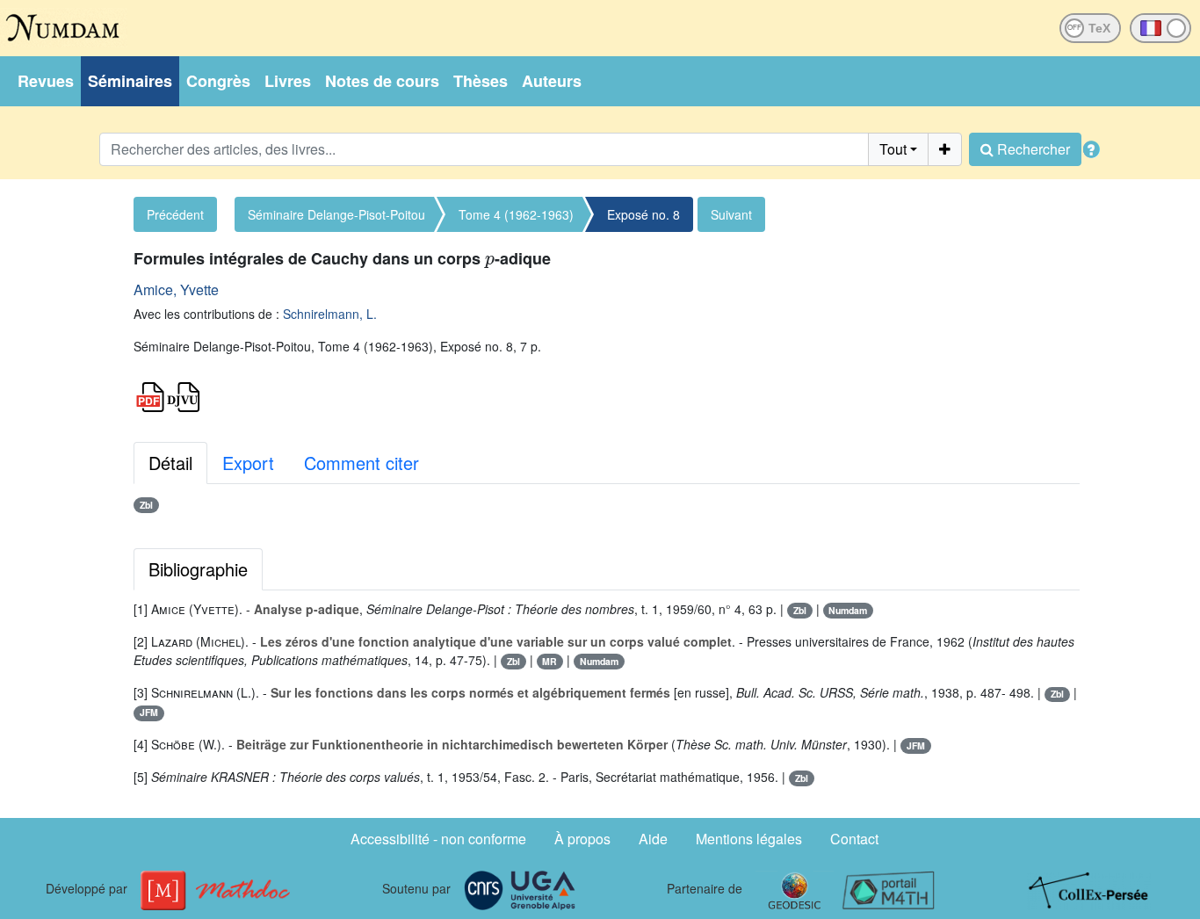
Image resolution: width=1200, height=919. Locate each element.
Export (248, 462)
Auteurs (552, 80)
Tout (893, 149)
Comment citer (361, 462)
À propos (582, 839)
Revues (46, 80)
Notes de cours (382, 80)
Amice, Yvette (176, 289)
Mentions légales (749, 839)
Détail (170, 462)
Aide (653, 839)
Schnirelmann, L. (330, 313)
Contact (854, 839)
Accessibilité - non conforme (438, 839)
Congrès (218, 80)
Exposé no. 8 (643, 214)
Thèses (480, 80)
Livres (287, 80)
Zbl (146, 504)
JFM (149, 712)
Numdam (847, 610)
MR (549, 661)
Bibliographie (198, 569)
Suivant (731, 214)
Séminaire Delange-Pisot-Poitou (336, 214)
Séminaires (130, 80)
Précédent (175, 214)
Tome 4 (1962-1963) (516, 214)
